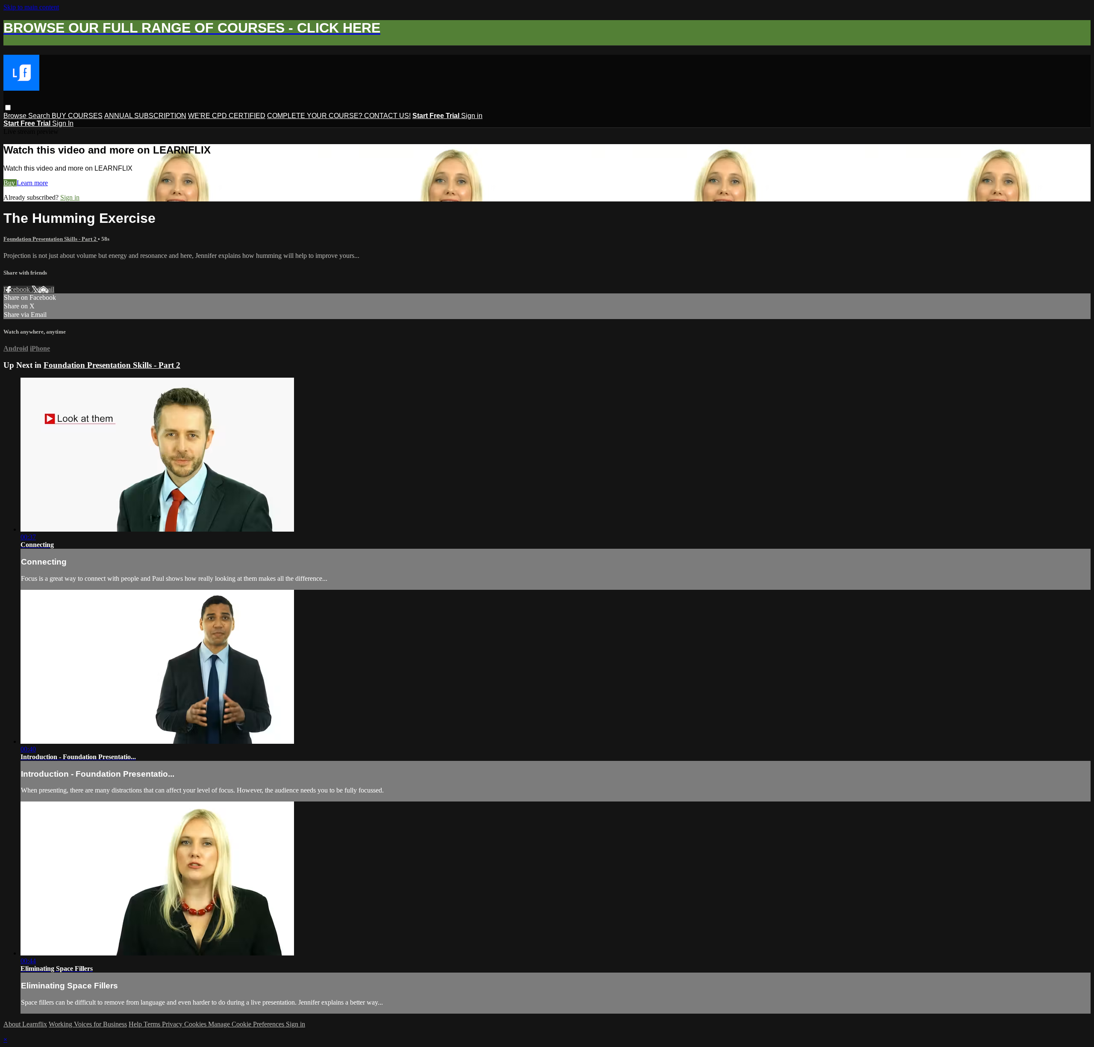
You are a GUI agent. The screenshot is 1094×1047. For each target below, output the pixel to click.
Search (40, 115)
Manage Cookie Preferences (247, 1024)
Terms (153, 1024)
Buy (10, 182)
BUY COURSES (77, 115)
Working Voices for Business (88, 1024)
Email (46, 289)
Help (136, 1024)
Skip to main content (31, 7)
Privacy (173, 1024)
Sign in (471, 115)
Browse (15, 115)
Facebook (17, 289)
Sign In (63, 123)
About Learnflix (25, 1024)
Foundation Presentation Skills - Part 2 (50, 239)
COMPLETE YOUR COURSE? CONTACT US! (339, 115)
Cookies (196, 1024)
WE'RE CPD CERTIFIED (226, 115)
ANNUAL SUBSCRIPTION (145, 115)
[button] (8, 107)
